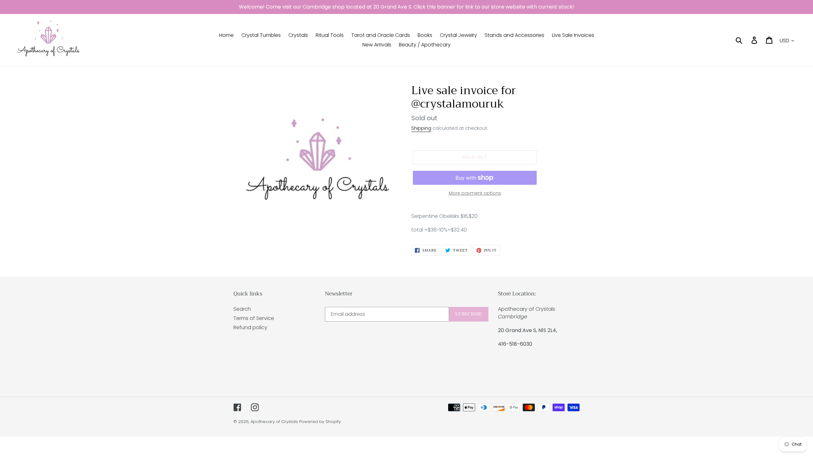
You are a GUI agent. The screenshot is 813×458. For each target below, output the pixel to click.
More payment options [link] (475, 193)
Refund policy (250, 327)
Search (242, 309)
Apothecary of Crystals (274, 422)
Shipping (421, 128)
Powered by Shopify (320, 422)
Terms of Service (253, 318)
